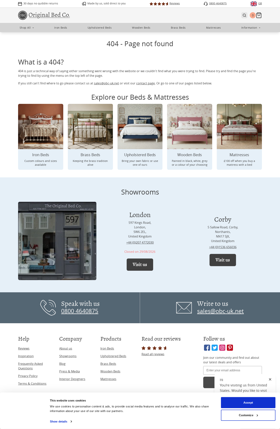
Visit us (140, 264)
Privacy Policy (28, 376)
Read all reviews (153, 354)
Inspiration (26, 356)
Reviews (24, 348)
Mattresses (108, 379)
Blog (62, 364)
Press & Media (69, 371)
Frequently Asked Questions (30, 366)
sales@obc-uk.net (106, 83)
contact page (145, 83)
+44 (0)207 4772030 (140, 242)
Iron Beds (107, 348)
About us (65, 348)
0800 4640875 (79, 311)
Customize (246, 415)
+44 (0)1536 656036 (223, 247)
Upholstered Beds (113, 356)
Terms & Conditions (32, 383)
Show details (58, 421)
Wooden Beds (110, 371)
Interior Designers (72, 379)
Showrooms (68, 356)
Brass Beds (108, 364)
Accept (248, 402)
